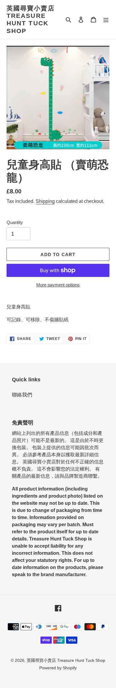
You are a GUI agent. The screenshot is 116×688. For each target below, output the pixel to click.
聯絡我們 (22, 395)
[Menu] (106, 19)
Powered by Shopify (58, 667)
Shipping (45, 201)
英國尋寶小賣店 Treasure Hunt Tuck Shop (31, 19)
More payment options (58, 284)
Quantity (15, 222)
